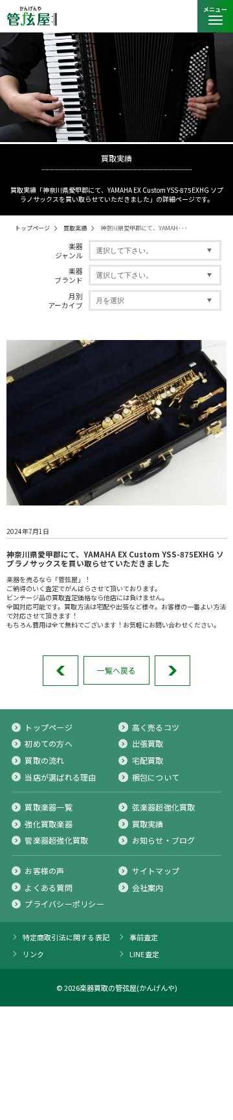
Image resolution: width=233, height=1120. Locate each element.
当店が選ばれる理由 (60, 777)
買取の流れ (44, 760)
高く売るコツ (155, 727)
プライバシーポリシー (64, 904)
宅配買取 (148, 760)
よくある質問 (48, 888)
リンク (34, 954)
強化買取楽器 (48, 824)
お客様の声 (44, 871)
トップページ (32, 228)
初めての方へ (48, 743)
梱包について (155, 777)
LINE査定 (144, 954)
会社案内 (148, 888)
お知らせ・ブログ (163, 840)
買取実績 (75, 228)
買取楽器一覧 (48, 807)
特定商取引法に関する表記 (66, 937)
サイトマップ (155, 871)
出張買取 (148, 743)
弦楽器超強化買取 (163, 807)
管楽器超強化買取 (56, 840)
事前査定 (144, 937)
